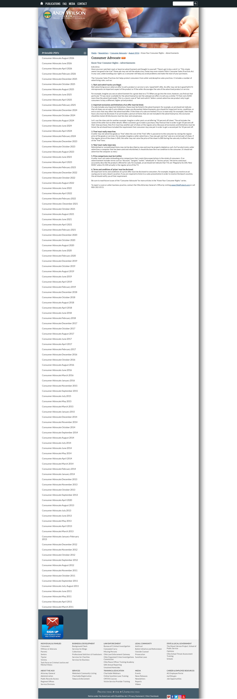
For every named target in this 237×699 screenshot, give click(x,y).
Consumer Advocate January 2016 (58, 380)
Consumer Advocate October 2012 (58, 554)
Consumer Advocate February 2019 (59, 286)
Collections (76, 651)
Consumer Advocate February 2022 (59, 198)
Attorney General (48, 673)
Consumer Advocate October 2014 (58, 427)
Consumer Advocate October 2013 (58, 489)
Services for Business (80, 660)
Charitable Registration (81, 676)
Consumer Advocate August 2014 (58, 437)
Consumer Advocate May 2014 (56, 453)
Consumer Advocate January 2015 (58, 411)
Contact (82, 4)
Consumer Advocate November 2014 (59, 422)
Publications (52, 4)
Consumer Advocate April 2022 (57, 193)
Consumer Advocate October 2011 (58, 575)
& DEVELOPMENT (87, 643)
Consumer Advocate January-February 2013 (60, 538)
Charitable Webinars (112, 673)
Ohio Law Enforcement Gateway (117, 654)
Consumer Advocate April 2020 (57, 500)
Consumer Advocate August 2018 (58, 302)
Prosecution (140, 654)
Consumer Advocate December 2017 (59, 323)
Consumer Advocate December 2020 (59, 234)
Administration (47, 676)
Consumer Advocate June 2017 (57, 338)
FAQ (65, 4)
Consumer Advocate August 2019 (58, 271)
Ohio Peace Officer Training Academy (119, 662)
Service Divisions (48, 684)
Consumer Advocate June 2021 (57, 219)
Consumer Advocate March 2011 (57, 606)
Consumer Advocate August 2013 (58, 505)
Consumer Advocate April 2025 (57, 99)
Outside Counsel (142, 651)
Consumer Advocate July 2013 (56, 510)
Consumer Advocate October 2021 (58, 208)
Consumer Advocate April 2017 (57, 344)
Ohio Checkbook (152, 696)
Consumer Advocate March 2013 (57, 531)
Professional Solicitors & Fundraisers (87, 654)
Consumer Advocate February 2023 (59, 167)
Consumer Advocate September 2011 (60, 580)
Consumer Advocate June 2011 (57, 591)
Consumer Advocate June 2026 (57, 63)
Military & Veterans (49, 649)
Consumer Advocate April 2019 (57, 281)
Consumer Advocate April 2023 (57, 162)
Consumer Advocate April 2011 (57, 601)
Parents (44, 651)
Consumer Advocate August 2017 (58, 333)
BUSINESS (76, 643)
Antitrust (139, 646)
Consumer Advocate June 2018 (57, 312)
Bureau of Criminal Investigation (117, 646)
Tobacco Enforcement (81, 679)
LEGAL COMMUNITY (143, 643)
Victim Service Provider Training (117, 681)
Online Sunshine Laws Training (116, 676)
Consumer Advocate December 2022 (59, 172)
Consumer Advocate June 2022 (57, 188)
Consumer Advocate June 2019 (57, 276)
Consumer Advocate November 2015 (59, 385)
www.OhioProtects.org (180, 185)
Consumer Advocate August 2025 (58, 89)
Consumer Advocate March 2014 (57, 463)
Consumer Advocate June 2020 (57, 250)
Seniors (44, 654)
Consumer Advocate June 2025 (57, 94)
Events (138, 673)
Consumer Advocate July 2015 (56, 396)
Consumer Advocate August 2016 (58, 364)
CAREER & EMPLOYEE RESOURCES (180, 671)
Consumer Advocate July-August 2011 (60, 586)
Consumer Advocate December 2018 (59, 292)
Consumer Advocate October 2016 (58, 359)
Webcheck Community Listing (84, 673)
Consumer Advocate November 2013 (59, 484)
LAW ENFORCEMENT (112, 643)
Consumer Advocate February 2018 (59, 318)
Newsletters (103, 53)
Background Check (79, 646)
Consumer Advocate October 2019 (58, 266)
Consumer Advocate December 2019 (59, 260)
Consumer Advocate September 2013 (60, 494)
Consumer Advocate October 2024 (58, 115)
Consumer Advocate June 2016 (57, 370)
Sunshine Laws (141, 657)
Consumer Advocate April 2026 (57, 68)
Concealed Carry (110, 649)
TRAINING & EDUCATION (114, 671)
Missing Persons (110, 651)
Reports (138, 681)
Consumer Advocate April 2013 (57, 526)
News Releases (141, 676)
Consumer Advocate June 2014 (57, 448)
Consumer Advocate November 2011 (59, 570)
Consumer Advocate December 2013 (59, 479)
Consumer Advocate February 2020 (59, 255)
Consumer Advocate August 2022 (58, 182)
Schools (170, 659)
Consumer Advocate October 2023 (58, 146)
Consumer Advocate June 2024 (57, 125)
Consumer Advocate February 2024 (59, 136)
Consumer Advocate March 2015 (57, 406)
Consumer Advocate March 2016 (57, 375)
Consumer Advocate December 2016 (59, 354)
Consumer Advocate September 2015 (60, 390)
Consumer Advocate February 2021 (59, 229)
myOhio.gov (172, 676)
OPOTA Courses (110, 679)
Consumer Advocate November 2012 (59, 549)
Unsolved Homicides (112, 667)
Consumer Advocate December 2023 (59, 141)
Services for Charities (81, 657)
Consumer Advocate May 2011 (56, 596)
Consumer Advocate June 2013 (57, 515)
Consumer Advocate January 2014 (58, 474)
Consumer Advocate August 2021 (58, 214)
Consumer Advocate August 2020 (58, 245)
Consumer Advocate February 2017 (59, 349)
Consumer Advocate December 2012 (59, 544)
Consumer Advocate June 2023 (57, 156)
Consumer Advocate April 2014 (57, 458)
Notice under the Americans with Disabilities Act (107, 696)
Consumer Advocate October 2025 (58, 84)
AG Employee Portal (175, 673)
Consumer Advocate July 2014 (56, 442)
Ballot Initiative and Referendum (148, 649)
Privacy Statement (136, 696)
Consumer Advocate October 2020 (58, 240)
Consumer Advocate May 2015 (56, 401)
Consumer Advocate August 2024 (58, 120)
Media (72, 4)
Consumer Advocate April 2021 (57, 224)
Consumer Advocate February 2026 (59, 73)
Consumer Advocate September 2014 (60, 432)
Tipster (44, 657)
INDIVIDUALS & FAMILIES (51, 643)
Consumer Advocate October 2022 (58, 177)
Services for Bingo (79, 649)
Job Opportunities (174, 679)
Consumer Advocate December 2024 (59, 110)
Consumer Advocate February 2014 (59, 468)
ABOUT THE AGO (48, 671)
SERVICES (76, 671)
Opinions (170, 651)
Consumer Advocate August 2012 (58, 565)
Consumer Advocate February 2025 (59, 105)
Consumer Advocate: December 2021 (60, 203)
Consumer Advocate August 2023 (58, 151)
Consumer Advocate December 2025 (59, 79)
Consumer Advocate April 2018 (57, 307)
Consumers (45, 646)
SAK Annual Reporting (113, 665)
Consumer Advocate (118, 53)
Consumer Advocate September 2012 (60, 560)
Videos (138, 684)
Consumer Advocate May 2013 (56, 520)
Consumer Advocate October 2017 (58, 328)
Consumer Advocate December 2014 (59, 416)
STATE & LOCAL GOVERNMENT (179, 643)
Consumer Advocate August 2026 (58, 58)
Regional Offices (47, 681)
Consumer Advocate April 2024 (57, 130)
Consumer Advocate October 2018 (58, 297)
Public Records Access (50, 679)
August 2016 (134, 53)
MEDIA (138, 671)
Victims (44, 660)
